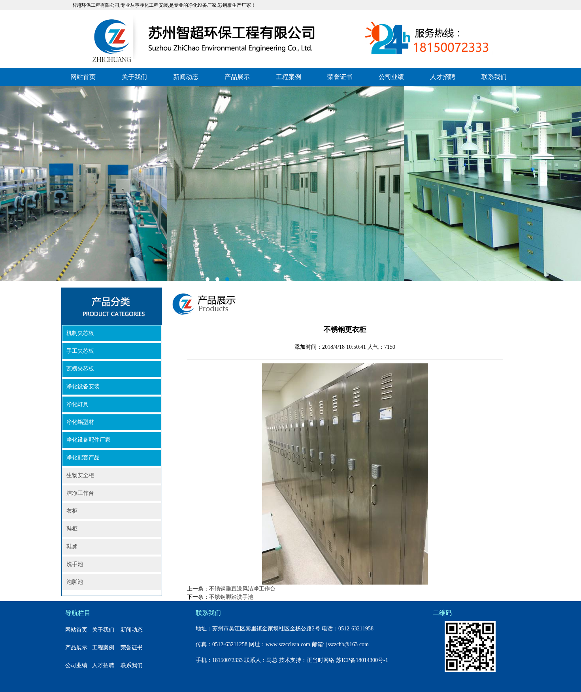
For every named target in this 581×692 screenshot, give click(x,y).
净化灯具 (77, 404)
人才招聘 (442, 76)
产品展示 (237, 76)
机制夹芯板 (80, 333)
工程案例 (288, 76)
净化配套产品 (83, 458)
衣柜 (71, 511)
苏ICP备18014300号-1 (362, 660)
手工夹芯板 (80, 351)
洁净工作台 (80, 493)
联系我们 (494, 76)
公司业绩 (391, 76)
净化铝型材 (80, 422)
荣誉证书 (340, 76)
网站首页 (83, 76)
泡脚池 (74, 582)
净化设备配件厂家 (88, 440)
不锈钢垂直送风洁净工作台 (242, 589)
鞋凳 (71, 546)
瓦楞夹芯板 (80, 369)
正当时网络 (320, 660)
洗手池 (74, 564)
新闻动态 (185, 76)
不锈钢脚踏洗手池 (231, 597)
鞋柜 (71, 529)
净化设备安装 (83, 386)
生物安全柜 (80, 475)
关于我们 (134, 76)
